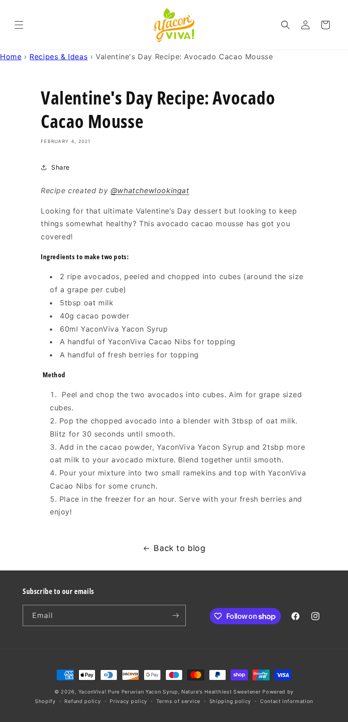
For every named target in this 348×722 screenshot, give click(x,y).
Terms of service (178, 701)
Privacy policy (128, 701)
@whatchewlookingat (150, 190)
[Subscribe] (175, 615)
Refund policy (82, 701)
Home (10, 56)
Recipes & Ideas (58, 56)
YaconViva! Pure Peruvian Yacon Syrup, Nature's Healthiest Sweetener (169, 692)
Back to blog (179, 548)
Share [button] (60, 167)
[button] (19, 25)
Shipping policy (230, 701)
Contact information (286, 701)
